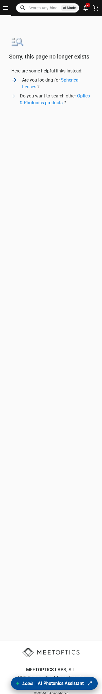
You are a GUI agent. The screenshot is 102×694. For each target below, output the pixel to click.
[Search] (23, 8)
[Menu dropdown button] (5, 8)
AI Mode (69, 8)
